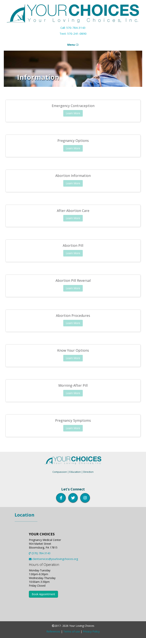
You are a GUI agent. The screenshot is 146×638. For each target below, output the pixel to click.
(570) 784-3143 (40, 553)
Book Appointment (43, 594)
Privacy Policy (91, 631)
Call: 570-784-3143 (73, 28)
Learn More (73, 113)
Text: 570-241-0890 (73, 33)
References (53, 631)
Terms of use (71, 631)
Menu (71, 44)
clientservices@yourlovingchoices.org (55, 559)
